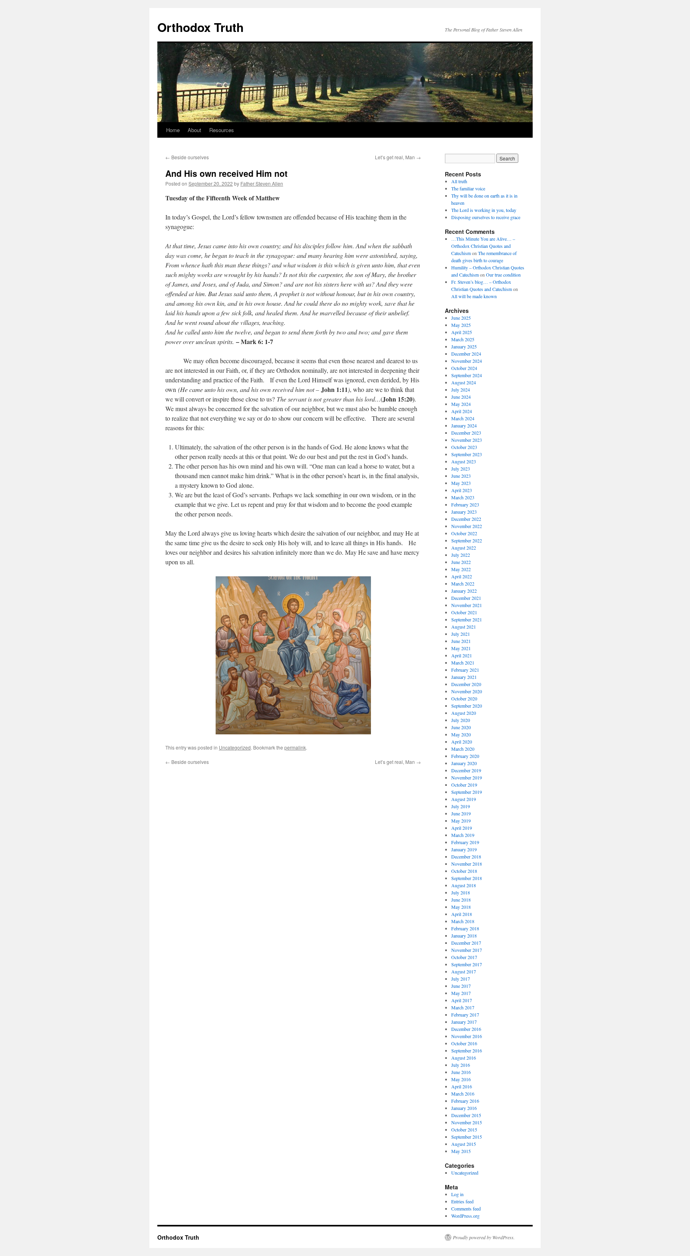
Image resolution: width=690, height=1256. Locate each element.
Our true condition (503, 274)
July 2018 (460, 892)
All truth (459, 181)
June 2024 (461, 397)
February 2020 (465, 756)
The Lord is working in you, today (483, 210)
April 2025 (461, 332)
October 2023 (464, 447)
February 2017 (465, 1014)
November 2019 (466, 777)
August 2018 (463, 885)
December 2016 (466, 1029)
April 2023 (461, 490)
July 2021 (460, 634)
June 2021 (461, 641)
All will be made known (474, 296)
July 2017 (460, 978)
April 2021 (461, 655)
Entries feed (462, 1201)
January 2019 (464, 849)
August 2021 (463, 626)
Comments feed (466, 1208)
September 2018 (466, 878)
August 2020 (463, 713)
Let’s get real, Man (398, 157)
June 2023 (461, 476)
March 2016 (462, 1093)
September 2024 (466, 375)
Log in (457, 1194)
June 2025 (461, 317)
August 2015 (463, 1144)
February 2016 (465, 1101)
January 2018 (464, 935)
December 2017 (466, 943)
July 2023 (460, 468)
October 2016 (464, 1043)
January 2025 (464, 346)
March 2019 (462, 835)
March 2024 (462, 418)
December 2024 (466, 353)
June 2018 (461, 899)
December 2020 (466, 684)
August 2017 (463, 971)
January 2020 (464, 763)
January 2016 (464, 1108)
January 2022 (464, 590)
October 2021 (464, 612)
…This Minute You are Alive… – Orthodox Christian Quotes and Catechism (483, 245)
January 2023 (464, 511)
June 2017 (461, 986)
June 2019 (461, 813)
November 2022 (466, 526)
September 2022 (466, 540)
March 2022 (462, 583)
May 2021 (461, 648)
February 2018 (465, 928)
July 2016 (460, 1065)
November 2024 (466, 361)
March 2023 (462, 497)
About (194, 130)
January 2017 (464, 1022)
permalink (295, 747)
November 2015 (466, 1122)
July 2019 (460, 806)
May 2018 (461, 907)
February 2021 (465, 670)
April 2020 (461, 741)
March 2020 (462, 749)
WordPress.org (465, 1215)
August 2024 (463, 382)
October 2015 (464, 1129)
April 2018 (461, 914)
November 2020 (466, 691)
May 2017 (461, 993)
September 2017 (466, 964)
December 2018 (466, 856)
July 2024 (460, 389)
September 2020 (466, 705)
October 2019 (464, 784)
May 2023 (461, 483)
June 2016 (461, 1072)
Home (173, 130)
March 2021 (462, 662)
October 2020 (464, 698)
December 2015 (466, 1115)
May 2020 (461, 734)
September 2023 (466, 454)
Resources (221, 130)
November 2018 (466, 863)
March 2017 (462, 1007)
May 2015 (461, 1151)
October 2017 (464, 957)
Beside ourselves (187, 157)
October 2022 (464, 533)
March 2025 (462, 339)
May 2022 (461, 569)
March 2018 (462, 921)
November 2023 (466, 440)
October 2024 (464, 368)
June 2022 (461, 562)
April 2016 (461, 1086)
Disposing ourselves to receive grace (485, 217)
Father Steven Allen (261, 183)
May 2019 (461, 820)
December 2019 (466, 770)
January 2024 (464, 425)
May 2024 (461, 404)
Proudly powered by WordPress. (484, 1237)
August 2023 (463, 461)
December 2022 (466, 519)
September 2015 (466, 1136)
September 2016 (466, 1050)
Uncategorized (235, 747)
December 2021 (466, 598)
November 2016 (466, 1036)
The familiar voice (468, 188)
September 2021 (466, 619)
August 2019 (463, 799)
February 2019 (465, 842)
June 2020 (461, 727)
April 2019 (461, 828)
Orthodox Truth (200, 27)
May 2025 (461, 325)
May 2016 (461, 1079)
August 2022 (463, 547)
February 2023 (465, 504)
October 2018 (464, 871)
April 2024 (461, 411)
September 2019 (466, 792)
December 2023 (466, 432)
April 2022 (461, 576)
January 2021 (464, 677)
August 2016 (463, 1057)
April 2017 (461, 1000)
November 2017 (466, 950)
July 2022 (460, 555)
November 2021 (466, 605)
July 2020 (460, 720)
